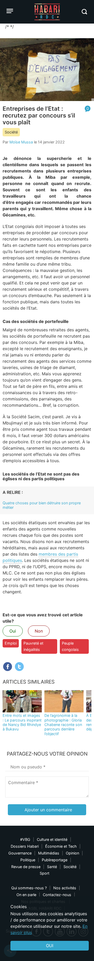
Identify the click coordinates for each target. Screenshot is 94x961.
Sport (44, 873)
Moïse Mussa (21, 142)
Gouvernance (20, 853)
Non (39, 631)
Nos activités (64, 888)
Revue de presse (25, 866)
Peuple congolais (70, 646)
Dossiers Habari (25, 846)
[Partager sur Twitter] (19, 667)
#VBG (25, 839)
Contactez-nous (57, 894)
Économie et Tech (61, 846)
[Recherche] (84, 11)
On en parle (26, 894)
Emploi (11, 643)
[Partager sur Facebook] (8, 667)
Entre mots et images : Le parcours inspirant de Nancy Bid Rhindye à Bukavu (22, 722)
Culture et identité (52, 839)
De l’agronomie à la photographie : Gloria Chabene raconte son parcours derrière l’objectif (63, 724)
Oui (12, 631)
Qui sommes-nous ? (29, 888)
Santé (52, 866)
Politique (27, 860)
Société (11, 132)
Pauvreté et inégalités (33, 646)
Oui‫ (49, 945)
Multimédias (48, 853)
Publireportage (54, 860)
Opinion (72, 853)
